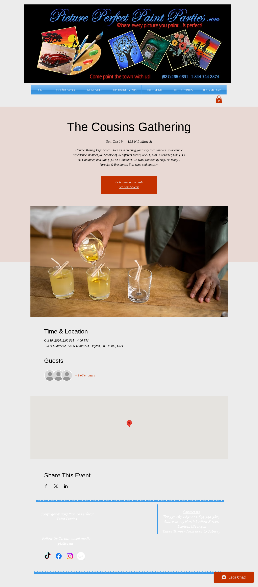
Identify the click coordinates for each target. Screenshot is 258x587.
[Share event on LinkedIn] (66, 486)
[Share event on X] (56, 486)
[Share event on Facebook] (46, 486)
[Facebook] (59, 556)
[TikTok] (48, 556)
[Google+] (81, 556)
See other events (129, 187)
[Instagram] (70, 556)
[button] (154, 89)
